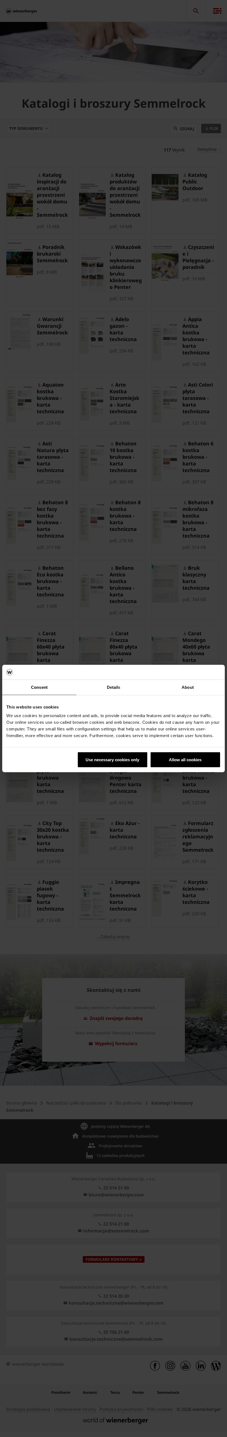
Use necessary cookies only (112, 759)
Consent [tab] (39, 687)
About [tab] (188, 687)
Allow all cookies (185, 759)
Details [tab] (113, 687)
